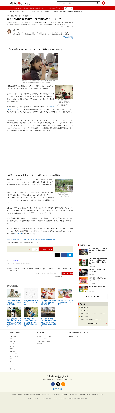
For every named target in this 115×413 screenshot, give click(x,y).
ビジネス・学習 (14, 354)
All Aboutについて (58, 394)
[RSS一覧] (63, 384)
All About (12, 11)
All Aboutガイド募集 (42, 338)
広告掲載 (32, 394)
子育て (33, 11)
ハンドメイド (44, 8)
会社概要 (14, 394)
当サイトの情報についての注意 (82, 394)
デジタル (12, 346)
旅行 (11, 359)
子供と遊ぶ (40, 11)
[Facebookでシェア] (64, 255)
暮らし (28, 3)
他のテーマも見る (93, 323)
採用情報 (20, 394)
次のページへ (45, 249)
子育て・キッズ (69, 8)
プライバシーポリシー (47, 394)
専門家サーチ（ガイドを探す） (44, 336)
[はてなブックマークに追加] (70, 255)
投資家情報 (26, 394)
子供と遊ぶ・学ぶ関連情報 (51, 11)
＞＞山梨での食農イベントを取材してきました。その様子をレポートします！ (32, 239)
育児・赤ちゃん (60, 8)
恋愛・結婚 (12, 351)
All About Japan (73, 338)
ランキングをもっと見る (93, 296)
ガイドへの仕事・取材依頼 (43, 341)
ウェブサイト (18, 233)
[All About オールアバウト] (16, 3)
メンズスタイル (14, 356)
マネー (11, 338)
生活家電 (37, 8)
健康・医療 (12, 341)
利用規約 (38, 394)
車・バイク (12, 369)
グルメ (11, 366)
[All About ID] (103, 3)
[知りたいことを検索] (98, 3)
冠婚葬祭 (32, 8)
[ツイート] (57, 255)
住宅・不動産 (13, 336)
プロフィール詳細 (67, 36)
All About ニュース (73, 336)
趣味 (11, 361)
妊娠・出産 (52, 8)
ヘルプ (101, 394)
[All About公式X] (58, 384)
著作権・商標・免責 (69, 394)
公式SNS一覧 (57, 389)
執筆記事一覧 (68, 37)
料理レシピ (25, 8)
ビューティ (12, 343)
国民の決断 (39, 343)
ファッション (13, 364)
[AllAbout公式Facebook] (53, 384)
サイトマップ (95, 394)
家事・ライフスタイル (16, 8)
